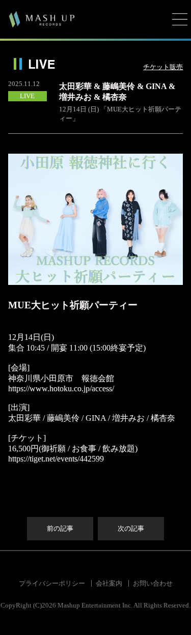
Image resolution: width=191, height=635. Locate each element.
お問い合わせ (153, 583)
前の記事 (60, 528)
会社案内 (109, 583)
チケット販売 (163, 67)
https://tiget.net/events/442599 (56, 458)
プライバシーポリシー (52, 583)
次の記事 (131, 528)
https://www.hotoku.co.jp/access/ (61, 388)
